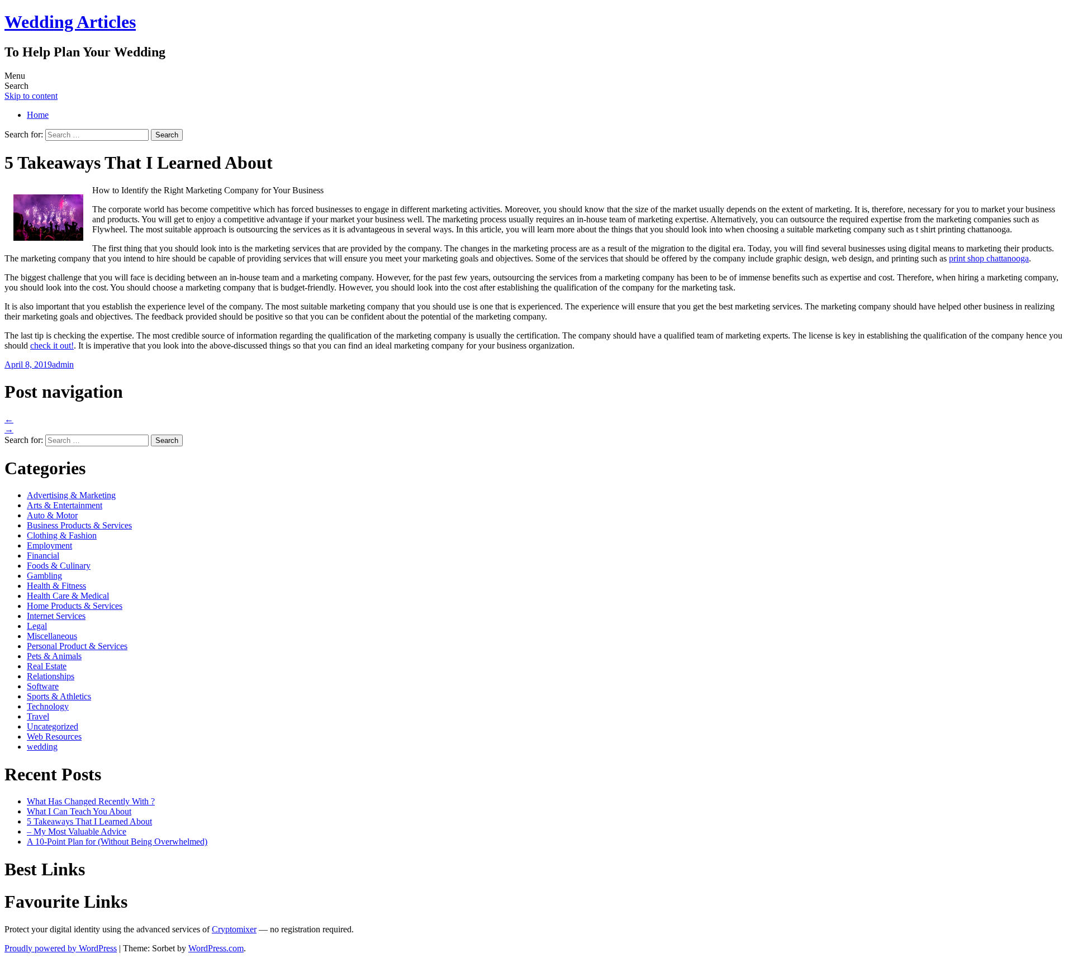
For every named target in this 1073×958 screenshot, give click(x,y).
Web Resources (54, 736)
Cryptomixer (234, 929)
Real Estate (47, 666)
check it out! (52, 345)
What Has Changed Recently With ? (91, 801)
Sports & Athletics (59, 696)
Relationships (50, 676)
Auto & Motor (52, 515)
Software (43, 686)
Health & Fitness (56, 585)
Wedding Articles (70, 22)
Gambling (44, 575)
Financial (43, 555)
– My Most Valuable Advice (76, 831)
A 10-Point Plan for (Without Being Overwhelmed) (117, 841)
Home (38, 115)
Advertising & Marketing (71, 495)
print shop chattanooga (989, 258)
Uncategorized (52, 726)
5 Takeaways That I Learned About (89, 821)
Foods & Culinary (59, 565)
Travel (38, 716)
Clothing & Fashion (62, 535)
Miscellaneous (52, 636)
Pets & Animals (54, 656)
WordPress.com (216, 948)
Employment (49, 545)
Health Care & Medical (68, 595)
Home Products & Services (74, 606)
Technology (48, 706)
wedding (42, 746)
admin (63, 364)
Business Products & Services (79, 525)
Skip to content (31, 96)
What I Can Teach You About (79, 811)
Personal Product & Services (77, 646)
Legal (37, 626)
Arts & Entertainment (64, 505)
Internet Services (56, 616)
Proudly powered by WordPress (60, 948)
